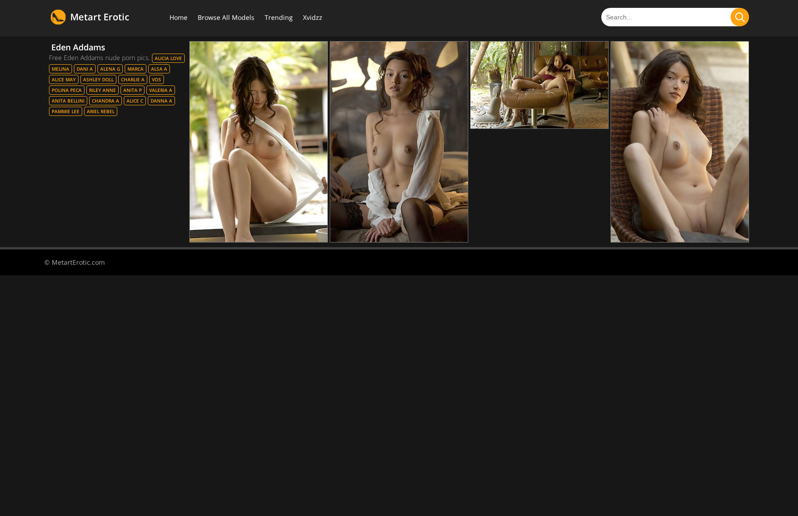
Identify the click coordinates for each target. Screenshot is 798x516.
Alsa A (159, 69)
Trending (279, 17)
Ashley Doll (98, 79)
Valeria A (160, 90)
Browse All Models (226, 17)
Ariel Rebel (101, 111)
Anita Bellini (68, 100)
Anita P (132, 90)
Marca (135, 69)
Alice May (64, 79)
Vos (156, 79)
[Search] (740, 17)
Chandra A (105, 100)
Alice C (135, 100)
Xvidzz (312, 17)
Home (178, 17)
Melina (60, 69)
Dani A (85, 69)
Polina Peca (67, 90)
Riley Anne (102, 90)
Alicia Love (168, 58)
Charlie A (133, 79)
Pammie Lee (65, 111)
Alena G (110, 69)
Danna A (161, 100)
